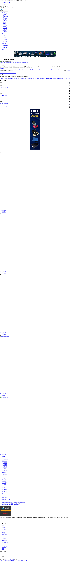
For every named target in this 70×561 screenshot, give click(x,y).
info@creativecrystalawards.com (6, 2)
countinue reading (2, 68)
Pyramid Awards (5, 19)
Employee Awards (20, 62)
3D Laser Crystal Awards (5, 459)
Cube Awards (4, 17)
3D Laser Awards (5, 47)
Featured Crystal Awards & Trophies (6, 499)
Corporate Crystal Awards (15, 69)
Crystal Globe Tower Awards (45, 78)
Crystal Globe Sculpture (39, 78)
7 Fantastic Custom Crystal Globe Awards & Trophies (8, 73)
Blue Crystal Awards (5, 45)
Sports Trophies (5, 31)
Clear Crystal (4, 44)
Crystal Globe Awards (48, 69)
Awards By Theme (4, 43)
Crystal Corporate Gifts (4, 492)
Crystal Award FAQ (4, 529)
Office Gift (4, 38)
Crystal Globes (66, 69)
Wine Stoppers (5, 41)
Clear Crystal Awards (4, 496)
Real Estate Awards (5, 23)
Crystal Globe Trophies (59, 78)
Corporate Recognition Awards (22, 69)
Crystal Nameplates (4, 484)
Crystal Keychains (4, 480)
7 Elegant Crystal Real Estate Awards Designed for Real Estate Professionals (10, 504)
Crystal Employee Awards (33, 69)
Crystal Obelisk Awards (4, 470)
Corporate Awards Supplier (3, 560)
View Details (4, 210)
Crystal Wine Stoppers (4, 482)
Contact (3, 49)
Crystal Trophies (4, 30)
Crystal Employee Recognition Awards (40, 69)
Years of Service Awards (4, 475)
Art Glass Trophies (4, 490)
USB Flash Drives (4, 483)
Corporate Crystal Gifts (4, 541)
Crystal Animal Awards (4, 462)
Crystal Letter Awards (5, 16)
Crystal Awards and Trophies (5, 542)
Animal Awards (5, 13)
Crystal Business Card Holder (5, 478)
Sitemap (3, 549)
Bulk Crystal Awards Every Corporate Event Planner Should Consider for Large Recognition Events (13, 502)
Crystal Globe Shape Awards (54, 69)
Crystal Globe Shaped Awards (61, 69)
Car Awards (4, 14)
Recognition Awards (25, 62)
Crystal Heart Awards (4, 469)
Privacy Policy (25, 560)
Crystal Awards (3, 12)
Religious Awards (4, 472)
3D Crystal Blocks (5, 18)
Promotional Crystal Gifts (5, 539)
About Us (3, 525)
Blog (6, 62)
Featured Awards (5, 46)
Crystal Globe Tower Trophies (52, 78)
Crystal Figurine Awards (4, 466)
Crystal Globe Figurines (28, 78)
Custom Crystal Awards (4, 534)
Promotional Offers (4, 547)
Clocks (4, 35)
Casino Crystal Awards (4, 461)
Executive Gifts (5, 39)
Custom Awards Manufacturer (10, 560)
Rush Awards (4, 24)
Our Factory (3, 527)
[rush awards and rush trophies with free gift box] (35, 149)
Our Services (3, 526)
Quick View (3, 211)
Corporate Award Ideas (5, 69)
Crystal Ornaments (4, 481)
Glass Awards (3, 535)
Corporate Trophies (13, 78)
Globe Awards (5, 21)
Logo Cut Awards (5, 27)
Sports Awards (5, 28)
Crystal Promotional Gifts (5, 493)
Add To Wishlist (4, 212)
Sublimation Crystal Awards (5, 474)
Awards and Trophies (2, 62)
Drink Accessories (5, 40)
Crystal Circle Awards (4, 464)
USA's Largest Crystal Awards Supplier (9, 559)
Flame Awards (5, 20)
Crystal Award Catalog (4, 546)
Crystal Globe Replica (33, 78)
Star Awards (4, 26)
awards (1, 69)
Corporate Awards (4, 42)
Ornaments (4, 37)
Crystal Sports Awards (4, 491)
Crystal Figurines (5, 15)
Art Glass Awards (4, 32)
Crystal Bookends (4, 479)
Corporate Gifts (3, 33)
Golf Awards (4, 22)
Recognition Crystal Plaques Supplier (18, 560)
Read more (1, 210)
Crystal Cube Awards (4, 465)
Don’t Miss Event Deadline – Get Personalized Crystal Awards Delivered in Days (11, 503)
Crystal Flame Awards (4, 467)
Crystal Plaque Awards (4, 489)
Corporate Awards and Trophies (10, 62)
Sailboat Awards (5, 29)
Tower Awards (5, 25)
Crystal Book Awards (4, 463)
